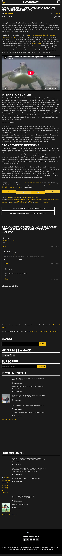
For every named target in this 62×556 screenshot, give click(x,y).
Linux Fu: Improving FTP (20, 504)
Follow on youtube (8, 355)
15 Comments (17, 501)
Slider (36, 197)
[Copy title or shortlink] (12, 17)
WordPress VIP (34, 551)
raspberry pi (38, 202)
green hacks (16, 197)
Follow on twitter (5, 355)
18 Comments (17, 383)
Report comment (55, 246)
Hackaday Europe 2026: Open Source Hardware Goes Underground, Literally (28, 396)
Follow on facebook (3, 355)
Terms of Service (17, 549)
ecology (19, 199)
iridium (12, 202)
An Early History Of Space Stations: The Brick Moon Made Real (28, 379)
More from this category (9, 419)
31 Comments (17, 409)
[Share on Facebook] (2, 16)
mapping (25, 202)
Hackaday (31, 2)
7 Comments (17, 400)
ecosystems (26, 199)
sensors (45, 202)
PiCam (31, 202)
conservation (11, 199)
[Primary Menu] (58, 1)
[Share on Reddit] (9, 16)
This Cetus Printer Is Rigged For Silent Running (28, 208)
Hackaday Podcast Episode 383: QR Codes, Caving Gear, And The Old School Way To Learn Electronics (28, 459)
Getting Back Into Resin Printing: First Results (28, 413)
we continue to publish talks (32, 183)
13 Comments (17, 475)
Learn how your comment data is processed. (43, 331)
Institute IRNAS (36, 44)
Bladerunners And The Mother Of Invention (28, 406)
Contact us (14, 355)
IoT (8, 202)
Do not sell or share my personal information (42, 549)
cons (9, 197)
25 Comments (17, 416)
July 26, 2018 (56, 17)
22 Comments (17, 392)
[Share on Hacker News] (7, 16)
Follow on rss (11, 355)
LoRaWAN (18, 202)
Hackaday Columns (27, 197)
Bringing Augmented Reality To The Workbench (28, 213)
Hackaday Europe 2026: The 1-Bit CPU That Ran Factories (28, 387)
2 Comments (17, 465)
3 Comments (56, 14)
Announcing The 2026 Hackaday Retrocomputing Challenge (23, 497)
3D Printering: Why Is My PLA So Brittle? (26, 478)
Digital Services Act (26, 549)
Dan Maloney (9, 14)
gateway (34, 199)
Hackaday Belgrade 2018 (45, 199)
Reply (4, 246)
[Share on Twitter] (4, 16)
